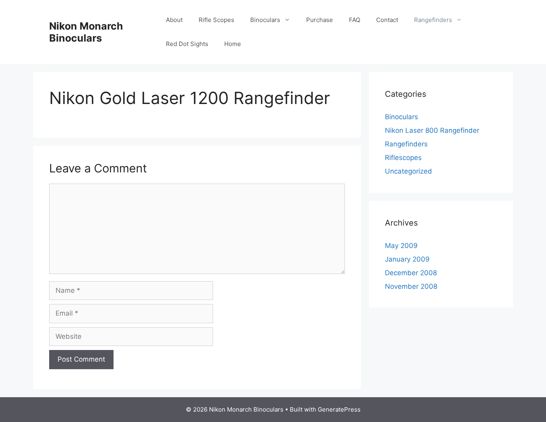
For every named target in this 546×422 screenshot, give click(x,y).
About (174, 20)
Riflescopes (403, 158)
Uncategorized (408, 171)
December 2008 (411, 273)
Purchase (319, 20)
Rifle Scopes (216, 20)
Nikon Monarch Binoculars (86, 32)
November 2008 (411, 286)
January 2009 (407, 259)
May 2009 (401, 246)
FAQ (354, 20)
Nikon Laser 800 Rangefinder (432, 130)
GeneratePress (339, 409)
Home (232, 44)
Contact (387, 20)
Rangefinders (433, 20)
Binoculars (265, 20)
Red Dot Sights (187, 44)
